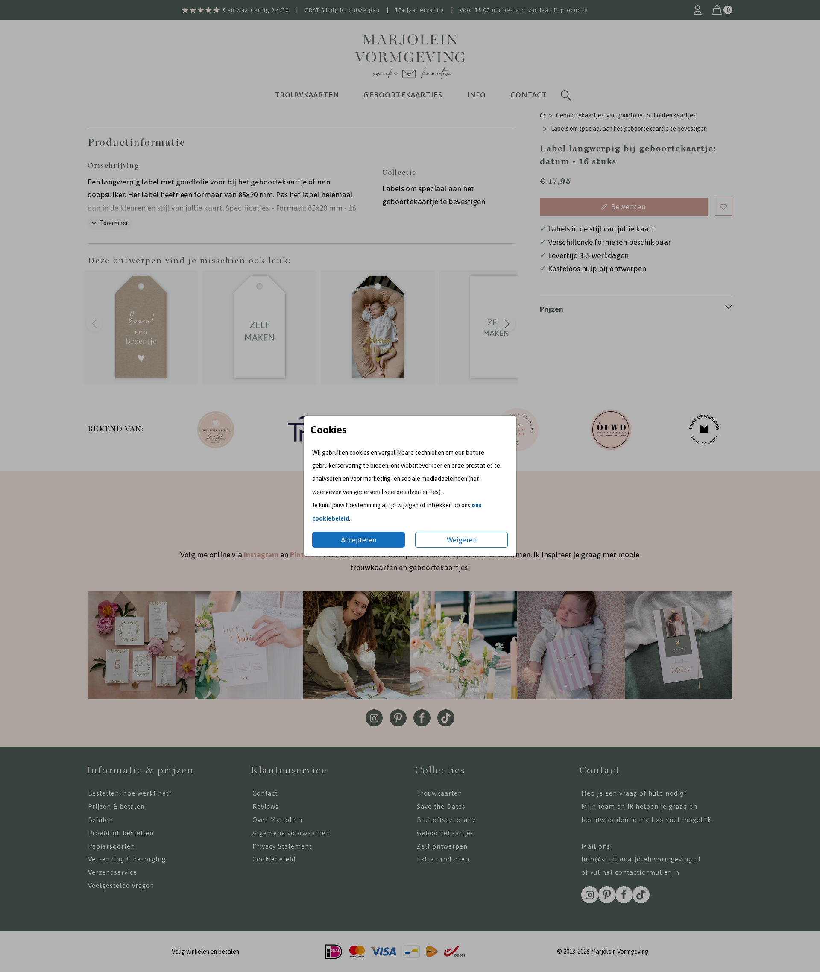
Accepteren (358, 540)
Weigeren (462, 540)
